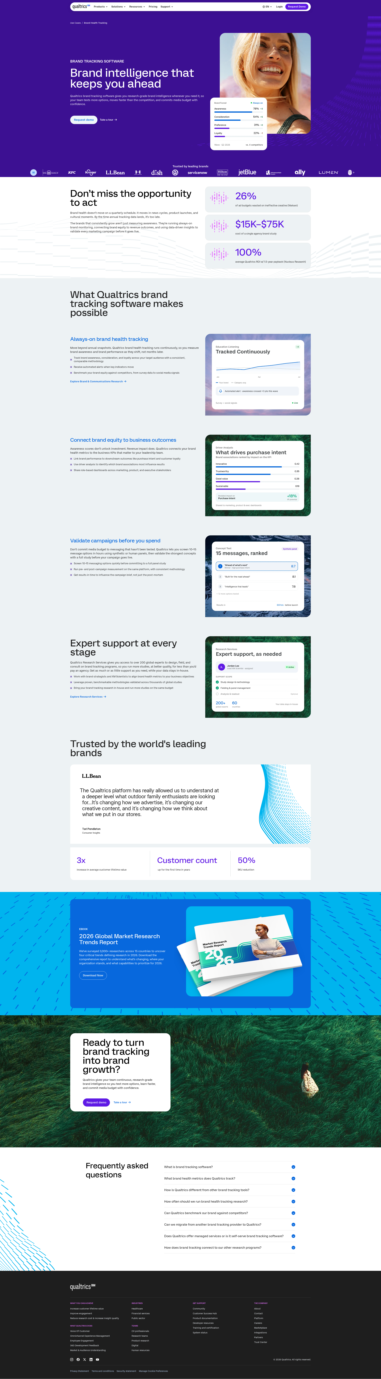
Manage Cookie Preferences (153, 1371)
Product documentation (205, 1318)
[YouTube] (97, 1359)
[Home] (81, 6)
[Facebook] (78, 1359)
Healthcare (137, 1308)
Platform (258, 1318)
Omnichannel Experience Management (90, 1336)
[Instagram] (71, 1359)
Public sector (138, 1318)
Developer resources (203, 1323)
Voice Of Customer (80, 1331)
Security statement (126, 1371)
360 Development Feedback (84, 1345)
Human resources (140, 1350)
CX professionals (140, 1331)
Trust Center (260, 1342)
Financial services (141, 1313)
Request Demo (297, 6)
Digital (135, 1345)
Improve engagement (81, 1313)
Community (199, 1308)
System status (200, 1332)
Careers (258, 1323)
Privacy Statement (79, 1371)
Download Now (93, 975)
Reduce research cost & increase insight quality (94, 1318)
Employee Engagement (82, 1340)
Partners (258, 1337)
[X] (84, 1359)
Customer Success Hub (205, 1313)
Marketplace (260, 1328)
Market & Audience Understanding (88, 1350)
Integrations (260, 1332)
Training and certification (206, 1328)
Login (279, 6)
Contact (258, 1313)
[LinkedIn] (91, 1359)
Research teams (140, 1336)
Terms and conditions (103, 1371)
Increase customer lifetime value (87, 1308)
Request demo (84, 119)
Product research (140, 1340)
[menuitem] (101, 7)
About (257, 1308)
